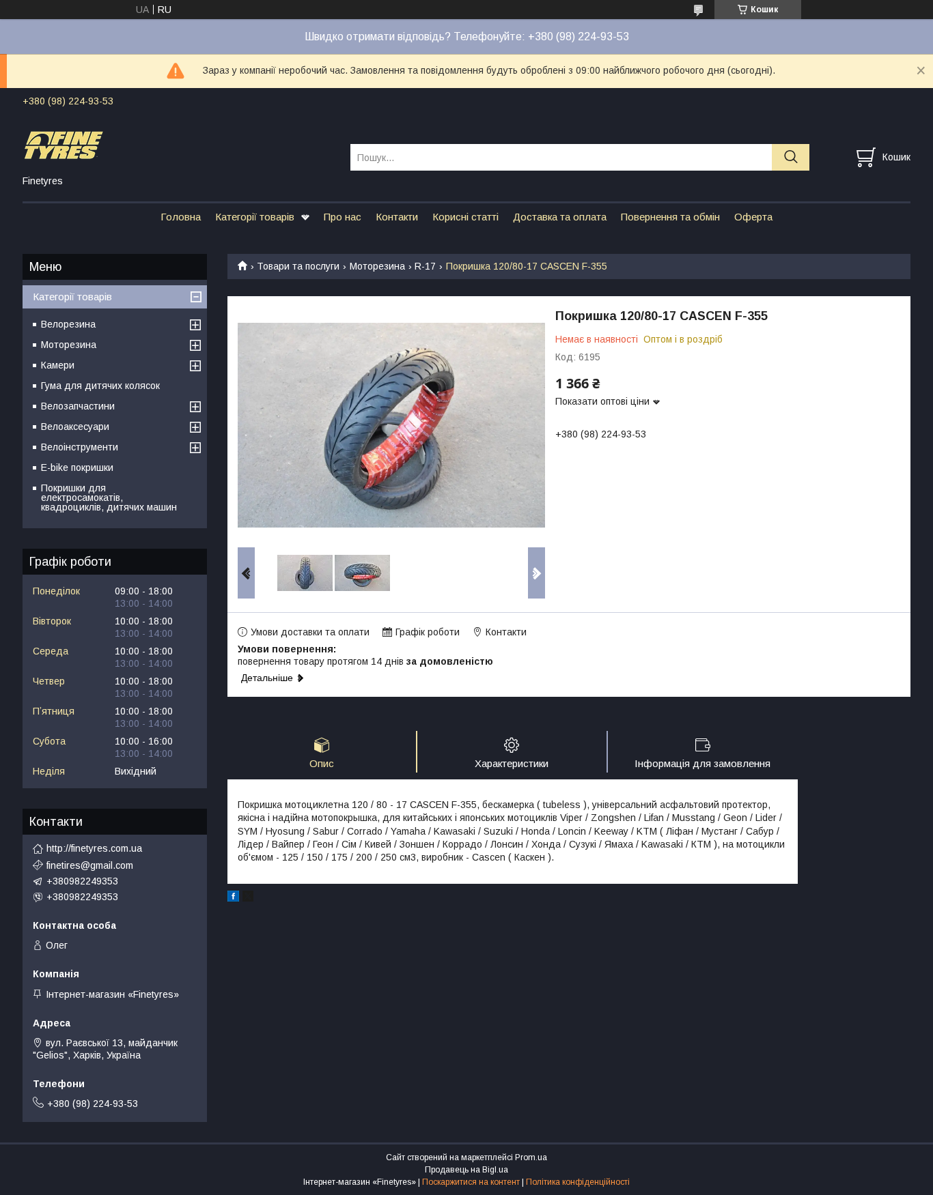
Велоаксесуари (75, 426)
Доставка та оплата (560, 216)
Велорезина (68, 324)
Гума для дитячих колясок (100, 385)
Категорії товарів (254, 216)
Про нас (342, 216)
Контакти (397, 216)
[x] (247, 898)
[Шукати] (790, 157)
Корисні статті (465, 216)
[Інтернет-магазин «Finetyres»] (178, 144)
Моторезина (377, 266)
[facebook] (233, 898)
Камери (57, 365)
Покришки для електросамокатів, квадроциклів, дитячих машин (109, 498)
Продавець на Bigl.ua (466, 1170)
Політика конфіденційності (578, 1182)
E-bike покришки (77, 467)
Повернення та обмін (670, 216)
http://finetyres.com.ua (94, 848)
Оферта (753, 216)
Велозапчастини (78, 406)
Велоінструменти (79, 447)
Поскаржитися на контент (471, 1182)
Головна (181, 216)
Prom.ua (531, 1157)
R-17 (425, 266)
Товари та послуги (298, 266)
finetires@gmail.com (89, 865)
